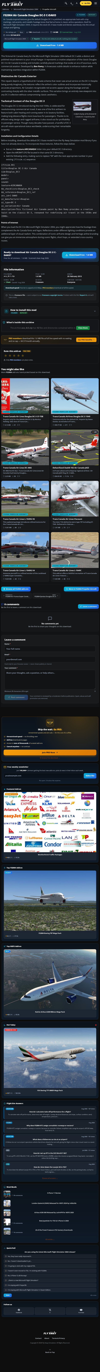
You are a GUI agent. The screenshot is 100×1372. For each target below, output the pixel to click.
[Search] (66, 3)
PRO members (48, 288)
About (46, 1338)
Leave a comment (90, 606)
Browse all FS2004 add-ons (17, 589)
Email (7, 655)
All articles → (50, 1239)
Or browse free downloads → (50, 758)
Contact (38, 1338)
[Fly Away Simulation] (12, 3)
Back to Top (50, 1352)
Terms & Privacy (58, 1338)
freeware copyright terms (52, 295)
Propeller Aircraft (49, 9)
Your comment (11, 668)
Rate (21, 32)
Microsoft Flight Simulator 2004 (26, 9)
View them (83, 328)
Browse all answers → (50, 1178)
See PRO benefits (85, 340)
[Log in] (77, 3)
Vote (8, 1295)
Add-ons (6, 9)
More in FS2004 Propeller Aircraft (83, 589)
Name (8, 644)
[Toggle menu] (95, 3)
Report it (83, 295)
